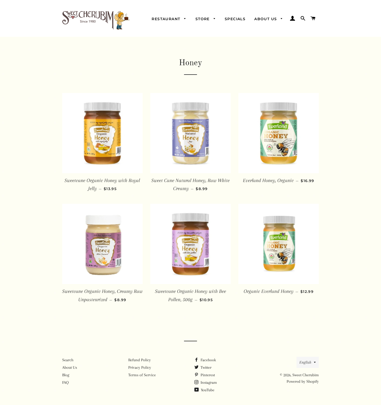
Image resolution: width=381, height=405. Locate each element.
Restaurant (166, 19)
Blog (65, 375)
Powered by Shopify (303, 381)
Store (203, 19)
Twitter (205, 367)
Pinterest (207, 375)
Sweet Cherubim (305, 375)
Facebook (208, 360)
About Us (266, 19)
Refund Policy (139, 360)
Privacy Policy (139, 367)
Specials (235, 19)
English (305, 362)
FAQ (65, 382)
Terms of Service (142, 375)
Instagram (208, 382)
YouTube (207, 390)
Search (67, 360)
